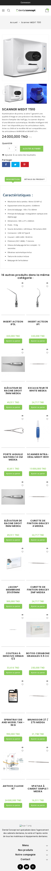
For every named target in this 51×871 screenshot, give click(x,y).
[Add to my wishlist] (22, 286)
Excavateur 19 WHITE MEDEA (38, 389)
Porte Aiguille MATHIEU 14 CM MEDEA (13, 457)
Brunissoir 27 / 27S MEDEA (38, 721)
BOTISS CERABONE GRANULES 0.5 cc (38, 655)
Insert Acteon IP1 (38, 323)
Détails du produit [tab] (34, 179)
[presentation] (5, 92)
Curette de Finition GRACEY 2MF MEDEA (38, 589)
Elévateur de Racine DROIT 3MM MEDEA (13, 390)
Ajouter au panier (32, 148)
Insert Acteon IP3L (13, 323)
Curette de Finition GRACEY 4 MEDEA (38, 523)
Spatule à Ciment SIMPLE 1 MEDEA (38, 788)
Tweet (15, 164)
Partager (6, 164)
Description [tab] (13, 179)
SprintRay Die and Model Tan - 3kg (13, 722)
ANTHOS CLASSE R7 (13, 787)
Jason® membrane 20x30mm (13, 589)
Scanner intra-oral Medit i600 (38, 456)
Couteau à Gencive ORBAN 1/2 (13, 656)
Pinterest (25, 164)
